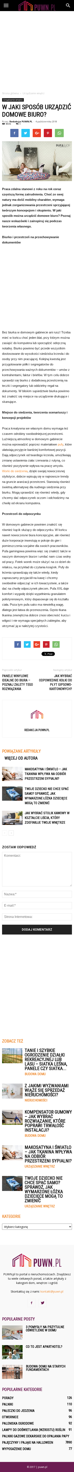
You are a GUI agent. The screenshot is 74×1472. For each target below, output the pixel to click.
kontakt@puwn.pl (51, 1291)
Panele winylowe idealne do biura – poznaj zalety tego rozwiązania (17, 682)
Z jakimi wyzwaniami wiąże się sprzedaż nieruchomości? (47, 1090)
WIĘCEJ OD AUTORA (21, 758)
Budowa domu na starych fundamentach (45, 1368)
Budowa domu (35, 1074)
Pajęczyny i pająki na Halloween (27, 1442)
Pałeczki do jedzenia (18, 1411)
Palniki (7, 1404)
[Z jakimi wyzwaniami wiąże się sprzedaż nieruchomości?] (12, 1091)
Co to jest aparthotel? (44, 1347)
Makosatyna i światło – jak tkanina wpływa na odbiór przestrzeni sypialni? (46, 774)
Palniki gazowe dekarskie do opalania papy (35, 1436)
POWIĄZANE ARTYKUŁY (21, 751)
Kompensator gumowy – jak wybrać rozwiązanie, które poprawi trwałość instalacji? (48, 1121)
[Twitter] (42, 1303)
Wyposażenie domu (16, 1449)
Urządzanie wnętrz (13, 99)
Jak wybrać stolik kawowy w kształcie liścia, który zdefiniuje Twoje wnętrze (47, 817)
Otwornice (10, 1417)
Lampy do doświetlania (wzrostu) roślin (33, 1430)
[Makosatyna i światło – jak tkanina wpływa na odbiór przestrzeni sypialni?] (12, 774)
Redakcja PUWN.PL (20, 121)
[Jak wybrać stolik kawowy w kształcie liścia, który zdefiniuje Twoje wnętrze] (12, 818)
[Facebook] (31, 1303)
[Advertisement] (37, 50)
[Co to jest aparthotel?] (12, 1352)
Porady (8, 1398)
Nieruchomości (36, 1100)
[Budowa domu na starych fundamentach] (12, 1372)
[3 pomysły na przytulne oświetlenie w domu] (12, 1332)
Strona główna (10, 93)
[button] (68, 5)
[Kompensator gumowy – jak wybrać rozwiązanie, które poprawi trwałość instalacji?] (12, 1117)
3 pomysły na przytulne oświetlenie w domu (45, 1328)
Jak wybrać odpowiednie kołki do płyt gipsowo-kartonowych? (55, 682)
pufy (60, 444)
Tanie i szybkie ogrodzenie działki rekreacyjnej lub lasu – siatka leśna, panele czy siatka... (46, 1059)
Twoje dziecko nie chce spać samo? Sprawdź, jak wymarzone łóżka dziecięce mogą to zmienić (44, 1189)
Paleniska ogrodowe (18, 1423)
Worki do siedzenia (15, 471)
